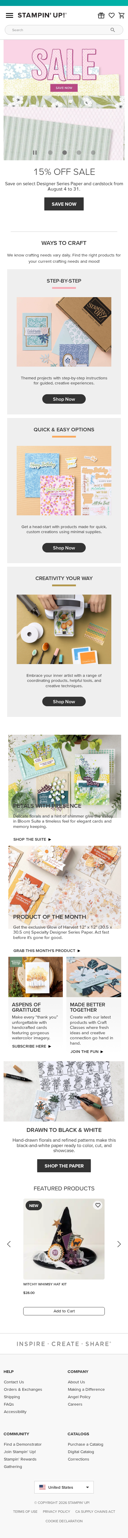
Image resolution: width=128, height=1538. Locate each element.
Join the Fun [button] (84, 1051)
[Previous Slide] (9, 1250)
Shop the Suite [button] (29, 839)
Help (9, 1371)
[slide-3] (93, 152)
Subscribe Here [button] (29, 1046)
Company (78, 1371)
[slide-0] (50, 152)
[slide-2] (79, 152)
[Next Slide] (119, 1250)
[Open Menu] (9, 15)
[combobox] (64, 30)
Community (16, 1433)
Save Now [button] (64, 204)
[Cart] (121, 15)
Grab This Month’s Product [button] (44, 950)
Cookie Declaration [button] (64, 1521)
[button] (101, 15)
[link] (111, 15)
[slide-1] (64, 152)
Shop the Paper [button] (64, 1165)
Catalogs (78, 1433)
